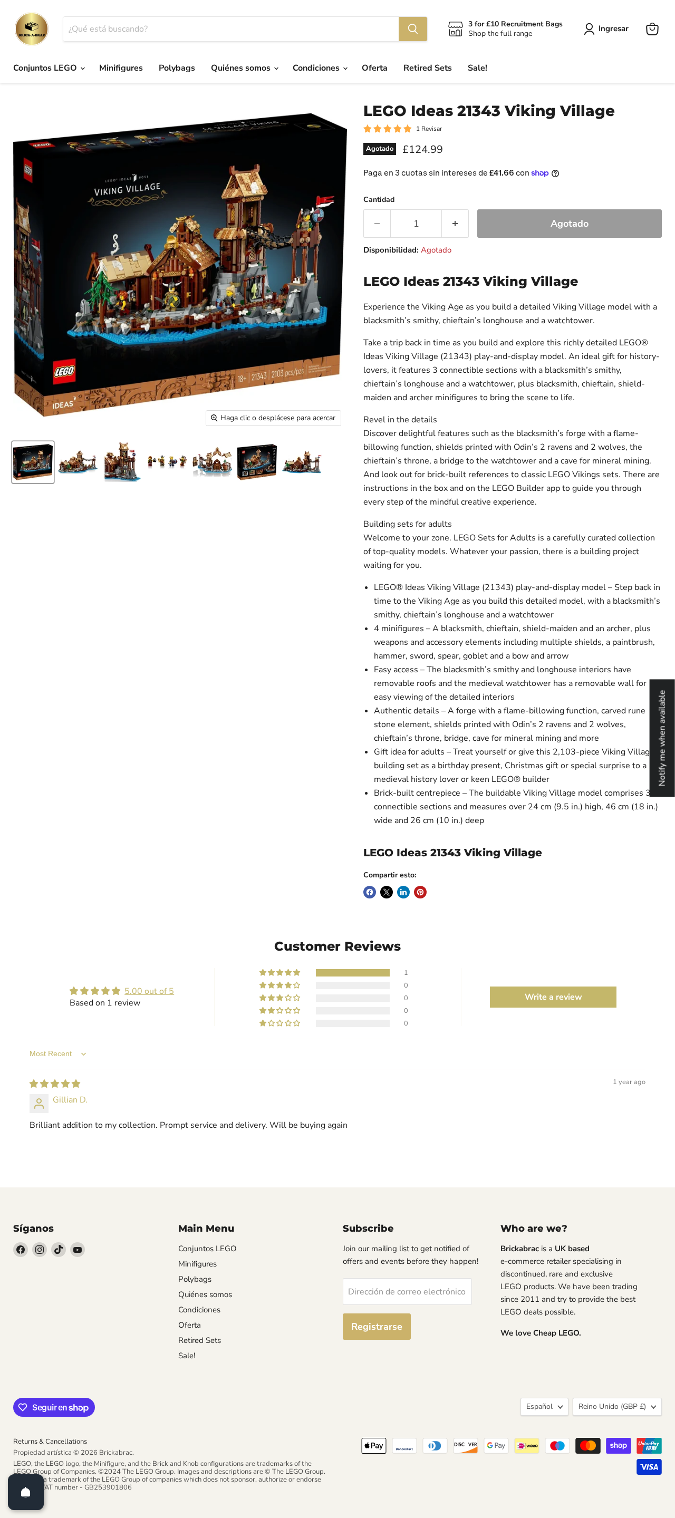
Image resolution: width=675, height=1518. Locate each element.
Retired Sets (427, 68)
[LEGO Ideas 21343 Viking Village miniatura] (33, 462)
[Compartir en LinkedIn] (403, 892)
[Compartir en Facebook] (369, 892)
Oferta (375, 68)
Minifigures (121, 68)
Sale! (477, 68)
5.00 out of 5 (149, 991)
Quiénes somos (242, 68)
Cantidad (378, 200)
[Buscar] (413, 29)
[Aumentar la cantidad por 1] (455, 223)
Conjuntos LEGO (46, 68)
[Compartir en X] (386, 892)
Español (539, 1406)
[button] (280, 972)
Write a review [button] (553, 997)
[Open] (26, 1492)
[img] (55, 1084)
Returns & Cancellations (50, 1441)
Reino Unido (612, 1406)
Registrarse (376, 1326)
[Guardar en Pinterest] (420, 892)
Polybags (177, 68)
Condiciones (317, 68)
